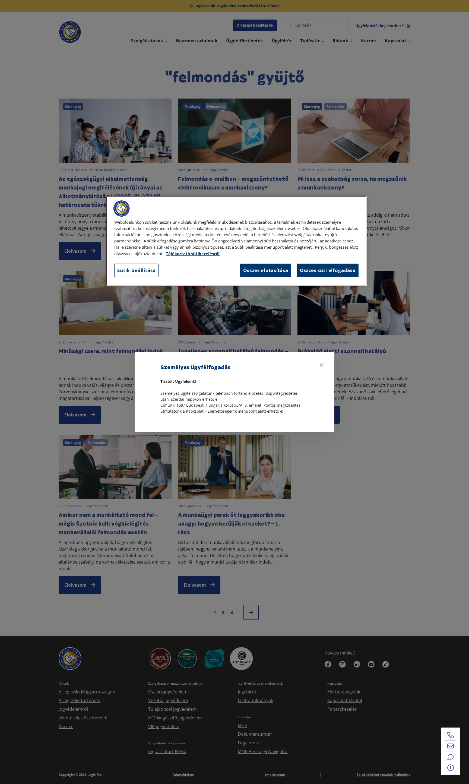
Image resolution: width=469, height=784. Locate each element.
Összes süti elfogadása (328, 270)
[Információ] (450, 767)
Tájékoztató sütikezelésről (193, 254)
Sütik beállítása (136, 270)
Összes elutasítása (265, 270)
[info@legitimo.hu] (450, 746)
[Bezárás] (321, 365)
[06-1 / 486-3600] (450, 735)
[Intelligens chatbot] (450, 757)
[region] (236, 241)
